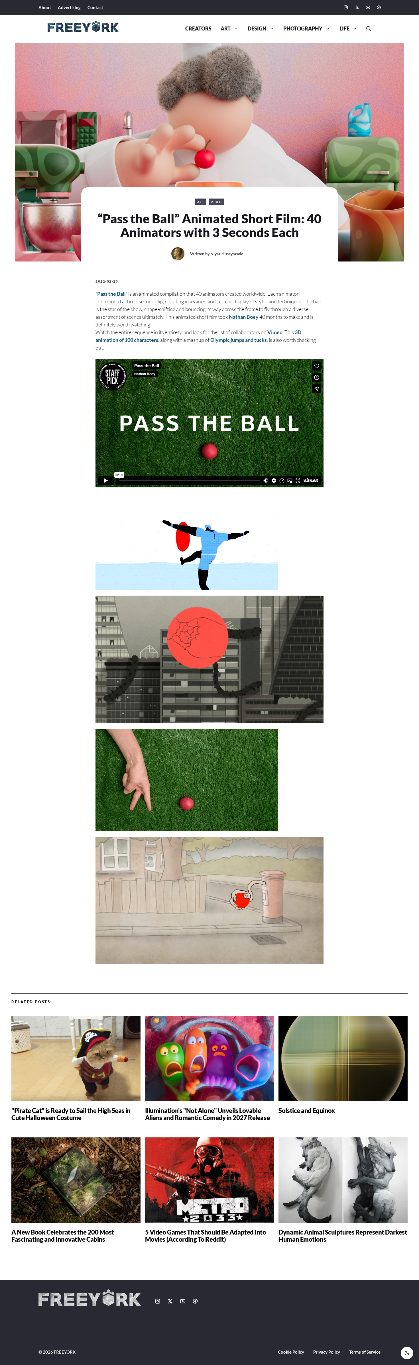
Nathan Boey (244, 317)
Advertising (69, 7)
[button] (366, 29)
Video (216, 202)
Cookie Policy (291, 1351)
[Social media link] (345, 7)
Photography (302, 29)
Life (344, 29)
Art (226, 29)
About (44, 7)
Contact (95, 7)
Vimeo (274, 332)
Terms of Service (365, 1351)
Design (257, 29)
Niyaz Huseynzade (226, 253)
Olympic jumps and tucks (238, 340)
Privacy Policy (326, 1351)
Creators (198, 29)
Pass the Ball (111, 294)
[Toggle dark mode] (407, 1353)
